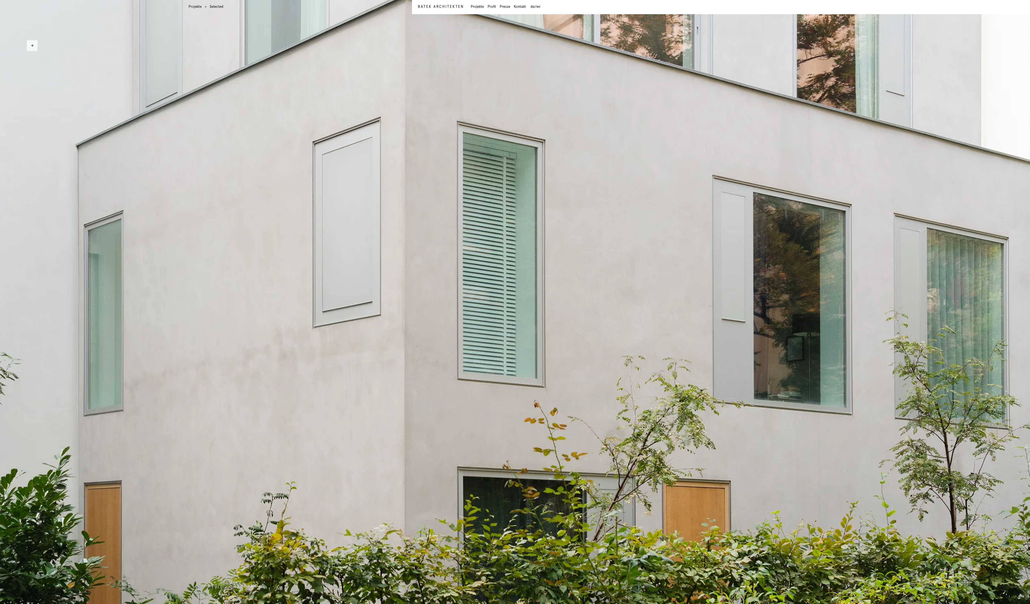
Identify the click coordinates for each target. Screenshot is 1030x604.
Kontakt (520, 7)
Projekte (195, 7)
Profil (492, 7)
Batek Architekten (441, 7)
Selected (216, 7)
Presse (505, 7)
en (538, 7)
